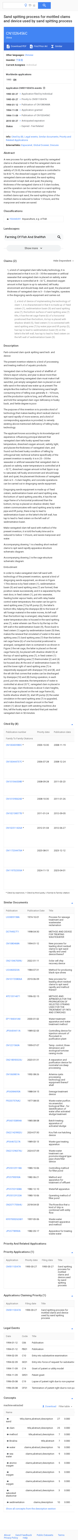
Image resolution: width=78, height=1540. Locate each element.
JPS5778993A (13, 1231)
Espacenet (26, 145)
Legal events (31, 136)
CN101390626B (14, 798)
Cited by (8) (17, 136)
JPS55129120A (14, 1195)
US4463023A (13, 970)
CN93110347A (13, 1266)
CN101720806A (14, 979)
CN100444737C (14, 761)
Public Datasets (45, 1535)
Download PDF (18, 46)
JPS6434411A (13, 1030)
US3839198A (13, 917)
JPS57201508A (14, 1189)
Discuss (54, 145)
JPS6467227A (13, 1141)
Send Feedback (23, 1535)
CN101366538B (14, 781)
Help (25, 1537)
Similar (58, 46)
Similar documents (48, 136)
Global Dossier (41, 145)
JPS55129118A (14, 1168)
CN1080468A (13, 943)
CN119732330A (14, 870)
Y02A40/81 (15, 219)
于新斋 (19, 60)
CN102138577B (14, 813)
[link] (26, 219)
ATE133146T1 (13, 996)
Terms (61, 1535)
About (7, 1535)
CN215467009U (14, 960)
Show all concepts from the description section (31, 1508)
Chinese (29, 55)
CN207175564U (14, 1204)
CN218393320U (14, 1059)
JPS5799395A (13, 1177)
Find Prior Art (41, 46)
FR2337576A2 (13, 1100)
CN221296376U (14, 1150)
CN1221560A (13, 1045)
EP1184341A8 (13, 1019)
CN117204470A (14, 850)
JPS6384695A (13, 1091)
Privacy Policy (11, 1537)
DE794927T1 (12, 931)
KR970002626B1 (14, 1219)
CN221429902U (14, 1132)
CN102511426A (14, 828)
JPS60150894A (14, 1120)
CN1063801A (13, 1074)
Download (50, 1406)
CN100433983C (14, 745)
